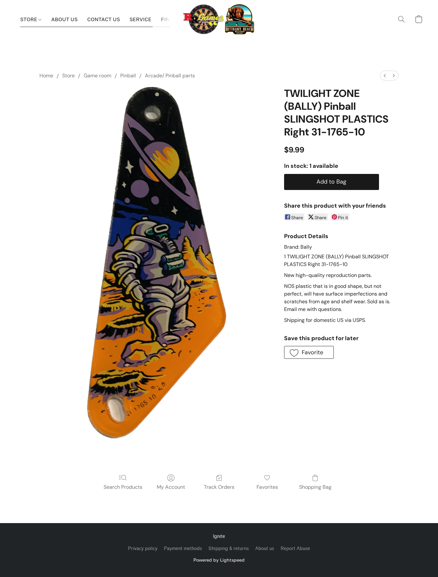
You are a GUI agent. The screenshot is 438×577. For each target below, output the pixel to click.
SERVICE (140, 19)
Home (46, 75)
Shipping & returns (228, 548)
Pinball (128, 75)
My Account (171, 487)
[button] (219, 19)
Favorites (267, 487)
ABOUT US (64, 19)
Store (68, 75)
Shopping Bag (315, 487)
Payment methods (183, 548)
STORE (29, 19)
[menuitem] (384, 75)
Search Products (123, 487)
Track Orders (219, 487)
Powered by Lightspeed (219, 560)
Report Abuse (295, 548)
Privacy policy (142, 548)
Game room (97, 75)
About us (264, 548)
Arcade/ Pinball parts (170, 75)
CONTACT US (103, 19)
